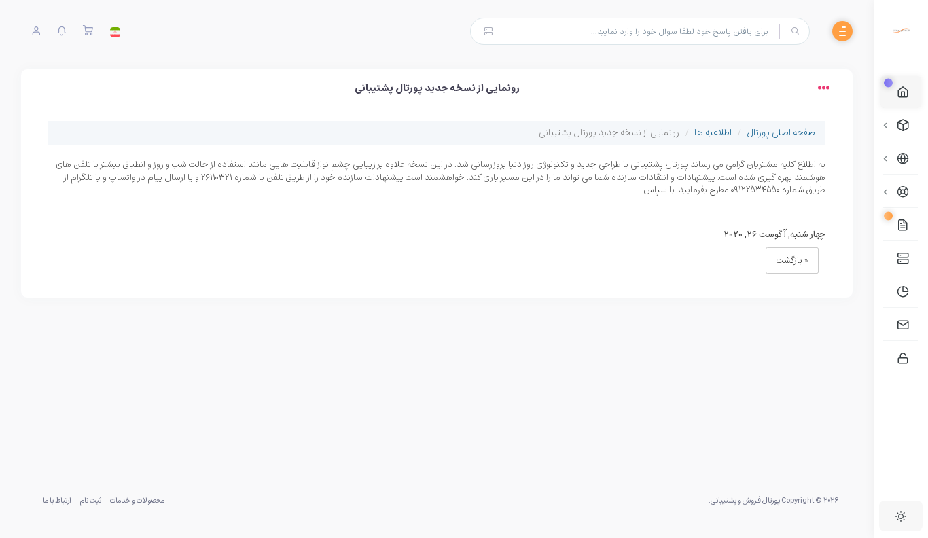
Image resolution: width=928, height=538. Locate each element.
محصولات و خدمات (137, 500)
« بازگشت (792, 260)
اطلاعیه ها (713, 132)
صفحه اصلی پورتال (781, 132)
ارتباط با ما (57, 500)
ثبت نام (90, 500)
